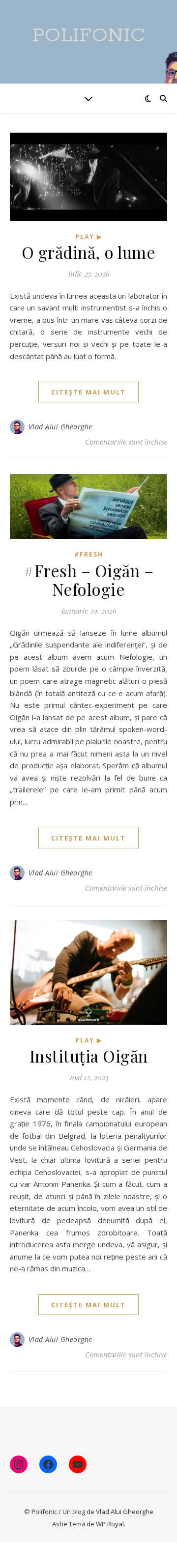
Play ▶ (88, 236)
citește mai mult (88, 392)
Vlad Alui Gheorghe (60, 426)
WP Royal (110, 1523)
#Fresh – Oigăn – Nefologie (88, 580)
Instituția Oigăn (89, 1055)
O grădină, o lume (89, 252)
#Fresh (88, 554)
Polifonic (88, 36)
